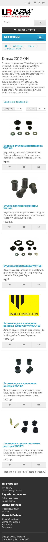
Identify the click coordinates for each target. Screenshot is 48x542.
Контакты (7, 487)
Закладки (7, 524)
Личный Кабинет (11, 519)
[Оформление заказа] (43, 2)
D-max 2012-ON (13, 48)
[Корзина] (39, 2)
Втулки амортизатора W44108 (22, 265)
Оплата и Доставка (12, 490)
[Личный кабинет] (30, 2)
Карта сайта (8, 500)
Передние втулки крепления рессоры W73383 (21, 445)
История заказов (11, 521)
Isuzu (31, 46)
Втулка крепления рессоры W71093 (20, 207)
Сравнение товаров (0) (16, 101)
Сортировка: (8, 108)
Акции (5, 511)
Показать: (31, 108)
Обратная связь (10, 498)
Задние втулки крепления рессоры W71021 (20, 385)
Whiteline (18, 46)
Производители (10, 508)
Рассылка (7, 527)
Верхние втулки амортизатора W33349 (23, 147)
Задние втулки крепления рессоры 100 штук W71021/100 (21, 325)
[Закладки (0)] (35, 2)
